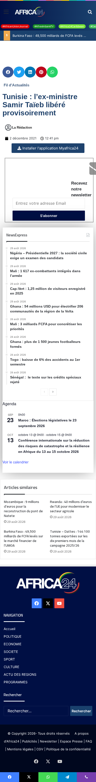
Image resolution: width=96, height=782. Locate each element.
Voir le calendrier (15, 461)
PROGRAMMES (16, 682)
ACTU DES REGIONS (20, 674)
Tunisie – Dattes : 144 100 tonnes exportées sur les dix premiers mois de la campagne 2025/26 (70, 538)
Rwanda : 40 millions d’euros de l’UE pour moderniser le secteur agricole (71, 506)
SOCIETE (11, 652)
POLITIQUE (12, 636)
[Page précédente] (44, 392)
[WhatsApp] (48, 777)
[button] (8, 72)
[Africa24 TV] (29, 11)
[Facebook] (37, 603)
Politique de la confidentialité (68, 749)
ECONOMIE (12, 644)
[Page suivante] (53, 392)
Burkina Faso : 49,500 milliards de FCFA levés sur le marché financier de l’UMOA (23, 538)
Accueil (9, 629)
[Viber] (86, 777)
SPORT (9, 659)
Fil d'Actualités (16, 85)
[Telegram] (67, 777)
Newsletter (48, 741)
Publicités (29, 741)
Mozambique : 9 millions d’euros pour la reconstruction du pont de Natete (23, 509)
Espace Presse (71, 741)
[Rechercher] (89, 13)
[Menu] (6, 13)
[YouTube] (59, 603)
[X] (48, 603)
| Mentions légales (19, 749)
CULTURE (11, 667)
